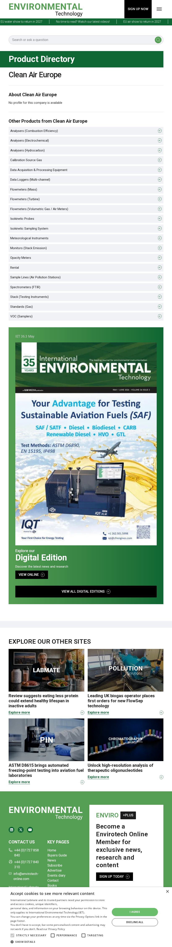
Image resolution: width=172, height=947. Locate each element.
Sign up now (138, 9)
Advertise (54, 870)
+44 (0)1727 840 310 (26, 864)
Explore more (19, 712)
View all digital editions (83, 591)
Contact (53, 881)
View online (29, 575)
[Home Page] (46, 9)
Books (52, 886)
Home (51, 850)
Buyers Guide (57, 855)
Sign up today (111, 877)
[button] (12, 935)
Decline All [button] (134, 922)
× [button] (167, 891)
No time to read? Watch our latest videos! (71, 21)
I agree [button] (135, 912)
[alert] (86, 917)
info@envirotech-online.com (26, 876)
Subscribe (54, 865)
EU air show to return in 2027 (131, 21)
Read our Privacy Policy (50, 929)
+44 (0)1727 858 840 (26, 852)
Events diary (56, 875)
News (51, 860)
